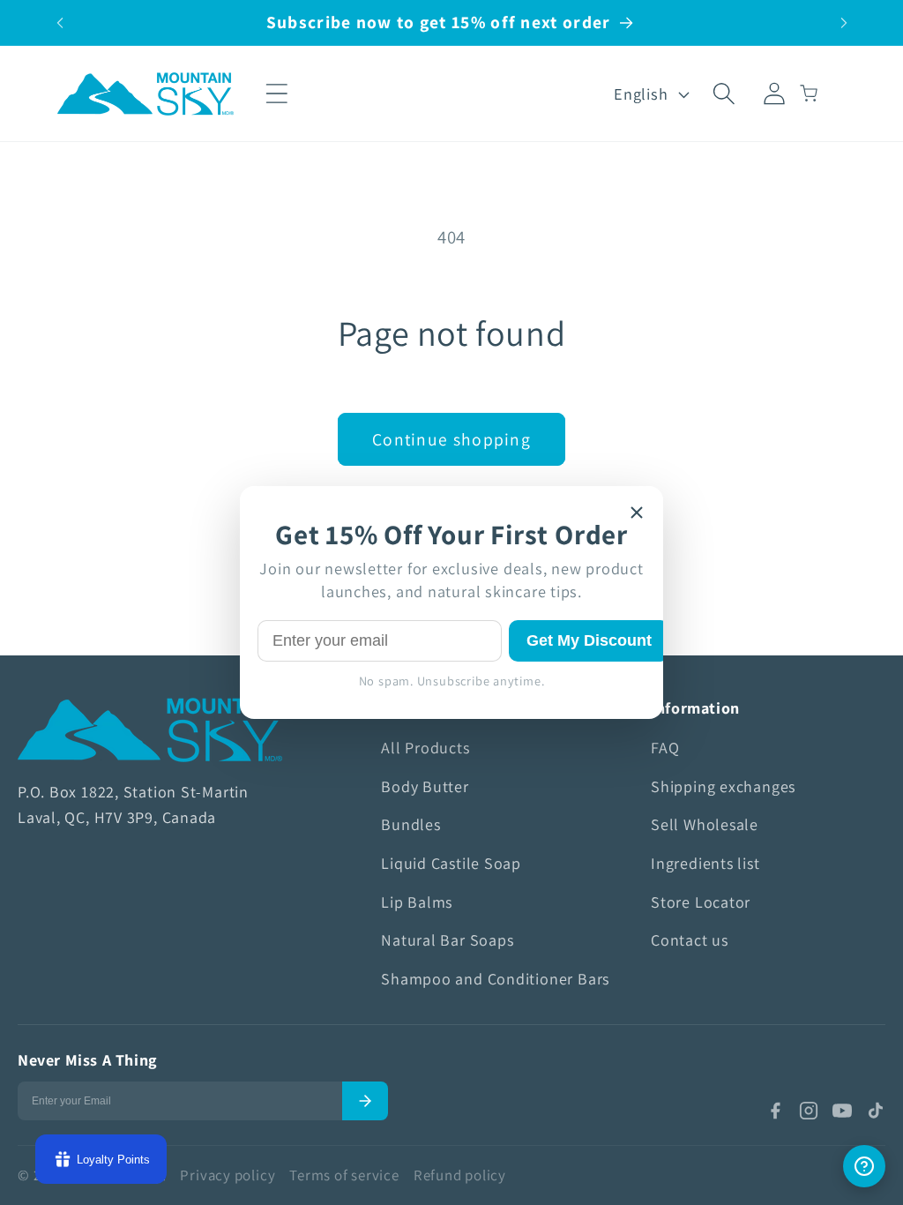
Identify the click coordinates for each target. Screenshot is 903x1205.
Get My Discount (589, 640)
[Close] (637, 512)
